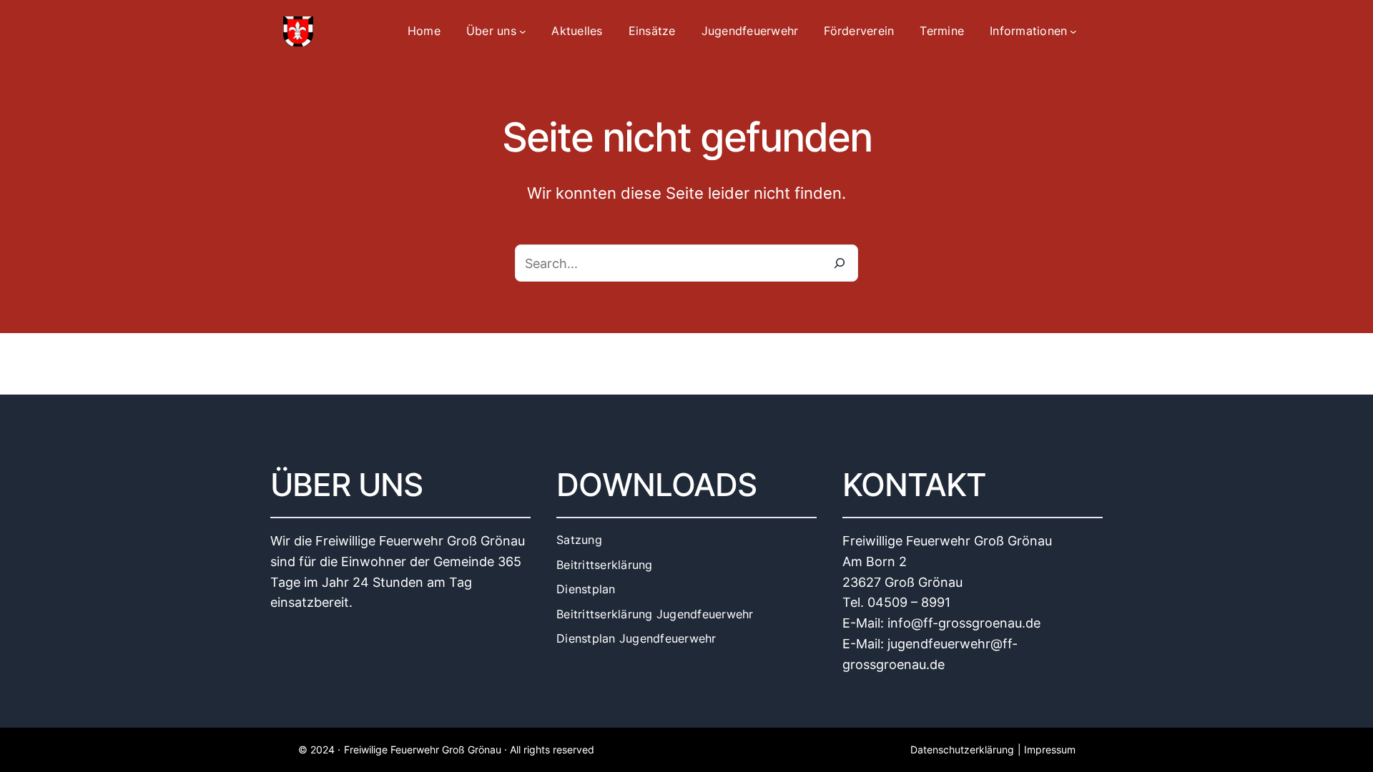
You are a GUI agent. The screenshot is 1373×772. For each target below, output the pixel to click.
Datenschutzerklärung (962, 749)
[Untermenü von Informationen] (1073, 31)
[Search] (840, 263)
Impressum (1050, 749)
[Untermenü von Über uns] (522, 31)
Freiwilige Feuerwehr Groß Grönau (422, 749)
